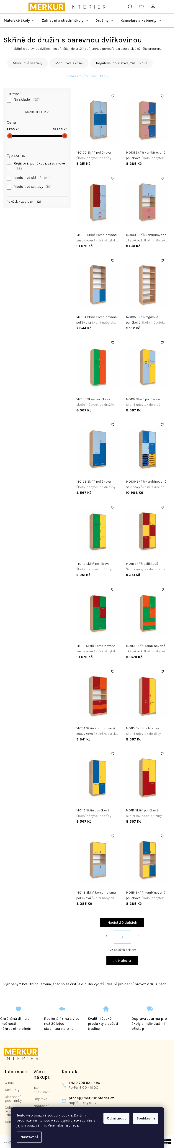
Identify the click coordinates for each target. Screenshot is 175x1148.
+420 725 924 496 (84, 1082)
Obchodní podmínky (13, 1099)
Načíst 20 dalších (122, 922)
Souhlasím (145, 1118)
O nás (9, 1082)
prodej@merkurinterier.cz (91, 1098)
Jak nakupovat (42, 1090)
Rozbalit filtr (35, 112)
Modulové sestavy (32, 186)
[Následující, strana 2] (122, 937)
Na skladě (26, 99)
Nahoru (124, 960)
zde (75, 1125)
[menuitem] (19, 20)
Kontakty (12, 1090)
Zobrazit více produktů (86, 76)
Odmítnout (116, 1118)
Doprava (40, 1099)
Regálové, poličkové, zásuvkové (39, 166)
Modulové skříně (31, 177)
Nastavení (29, 1137)
